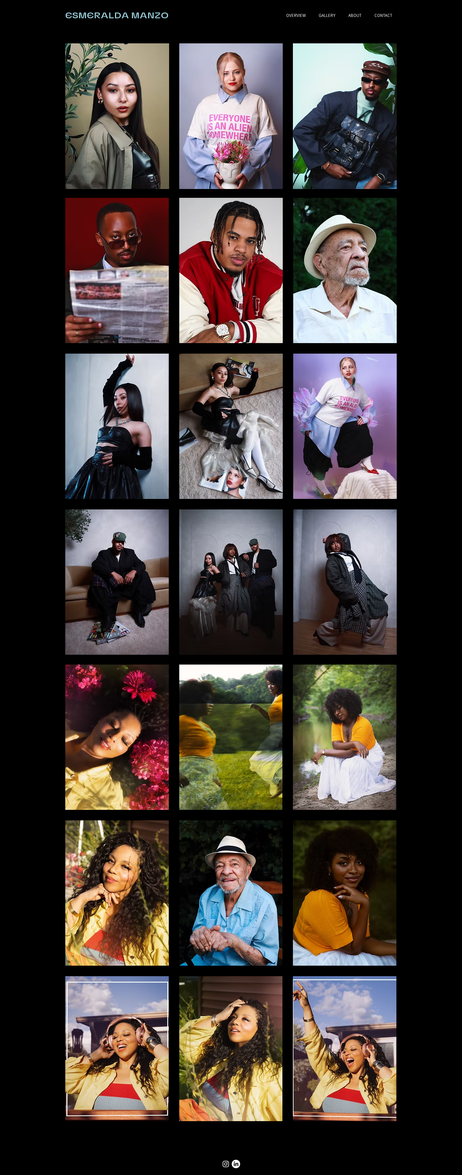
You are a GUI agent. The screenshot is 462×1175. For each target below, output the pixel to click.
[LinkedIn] (236, 1164)
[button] (117, 116)
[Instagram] (226, 1164)
